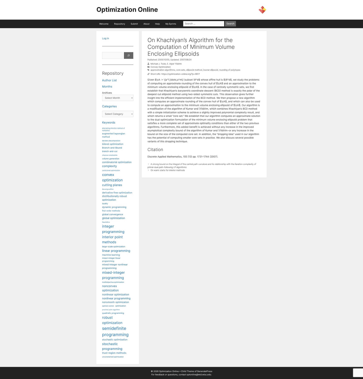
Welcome (103, 23)
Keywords (108, 122)
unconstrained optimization (113, 357)
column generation (110, 158)
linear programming (116, 251)
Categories (109, 106)
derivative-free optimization (117, 192)
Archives (107, 92)
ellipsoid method (194, 70)
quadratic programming (113, 313)
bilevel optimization (112, 144)
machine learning (111, 255)
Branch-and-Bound (112, 147)
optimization (120, 306)
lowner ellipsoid (210, 70)
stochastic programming (112, 346)
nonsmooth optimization (115, 302)
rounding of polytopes (229, 70)
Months (107, 86)
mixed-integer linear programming (111, 259)
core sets (180, 70)
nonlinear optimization (115, 294)
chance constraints (109, 155)
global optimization (113, 218)
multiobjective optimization (113, 282)
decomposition (108, 189)
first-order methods (111, 211)
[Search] (128, 55)
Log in (105, 38)
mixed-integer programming (113, 275)
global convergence (112, 214)
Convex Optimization (161, 67)
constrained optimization (111, 170)
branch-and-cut (109, 151)
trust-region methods (114, 352)
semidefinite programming (115, 331)
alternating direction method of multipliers (113, 129)
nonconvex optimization (110, 288)
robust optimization (112, 320)
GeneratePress (204, 371)
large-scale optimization (113, 246)
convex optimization (112, 177)
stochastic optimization (114, 339)
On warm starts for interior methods (168, 170)
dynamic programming (114, 207)
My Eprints (170, 23)
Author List (109, 80)
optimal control (108, 306)
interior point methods (112, 239)
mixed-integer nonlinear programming (115, 266)
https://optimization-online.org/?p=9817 (181, 74)
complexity (109, 166)
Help (157, 23)
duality (105, 203)
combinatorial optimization (117, 162)
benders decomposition (111, 141)
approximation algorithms (163, 70)
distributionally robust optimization (114, 198)
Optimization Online (127, 9)
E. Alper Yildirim (174, 64)
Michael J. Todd (158, 64)
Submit (134, 23)
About (146, 23)
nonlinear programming (116, 298)
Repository (119, 23)
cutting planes (112, 185)
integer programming (113, 229)
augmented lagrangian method (113, 135)
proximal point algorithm (111, 310)
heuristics (106, 222)
